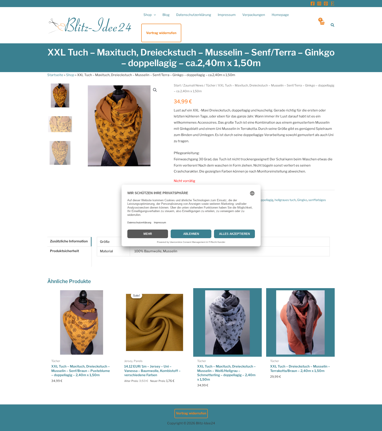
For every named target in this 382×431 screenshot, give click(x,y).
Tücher (211, 85)
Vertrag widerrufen (191, 413)
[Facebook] (312, 3)
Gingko (302, 200)
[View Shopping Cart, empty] (322, 25)
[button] (154, 15)
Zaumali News (193, 85)
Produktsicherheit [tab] (64, 251)
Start (177, 85)
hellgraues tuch (285, 200)
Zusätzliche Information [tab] (69, 241)
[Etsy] (332, 3)
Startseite (55, 75)
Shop (70, 75)
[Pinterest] (326, 3)
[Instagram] (319, 3)
